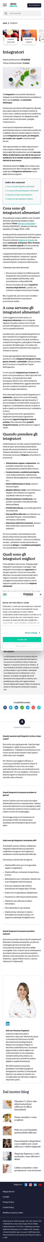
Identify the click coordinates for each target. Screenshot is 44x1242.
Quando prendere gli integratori (19, 195)
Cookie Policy (8, 1208)
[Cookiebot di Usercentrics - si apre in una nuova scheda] (27, 594)
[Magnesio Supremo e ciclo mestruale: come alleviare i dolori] (7, 1156)
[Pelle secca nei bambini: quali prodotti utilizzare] (7, 1131)
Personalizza (21, 646)
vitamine (22, 240)
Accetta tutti (22, 640)
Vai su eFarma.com (34, 5)
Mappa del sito (9, 1192)
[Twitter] (11, 709)
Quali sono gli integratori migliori (20, 199)
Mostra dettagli (31, 633)
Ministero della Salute (26, 224)
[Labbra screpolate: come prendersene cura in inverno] (7, 1169)
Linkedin (35, 1184)
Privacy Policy (8, 1202)
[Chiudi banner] (40, 594)
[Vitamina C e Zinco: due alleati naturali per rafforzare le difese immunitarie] (7, 1105)
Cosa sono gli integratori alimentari (20, 187)
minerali (30, 240)
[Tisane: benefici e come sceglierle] (7, 1119)
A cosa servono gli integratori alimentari (22, 191)
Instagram (30, 1184)
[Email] (33, 709)
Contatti (6, 1197)
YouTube (40, 1184)
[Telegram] (27, 709)
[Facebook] (5, 709)
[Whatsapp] (22, 709)
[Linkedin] (16, 709)
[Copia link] (39, 709)
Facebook (25, 1184)
